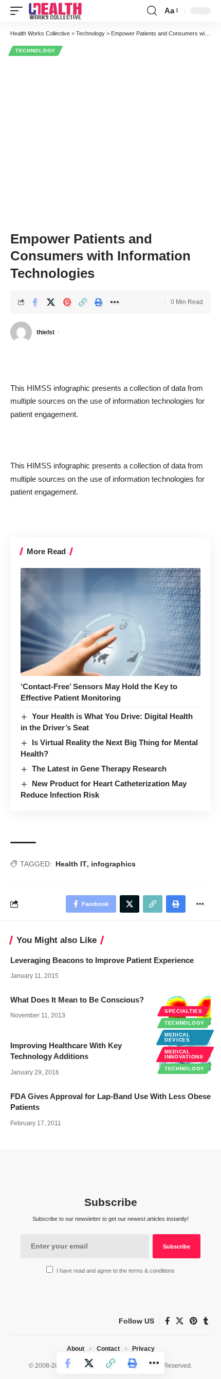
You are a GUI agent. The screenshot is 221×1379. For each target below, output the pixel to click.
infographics (113, 864)
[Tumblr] (206, 1321)
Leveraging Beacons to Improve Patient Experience (102, 960)
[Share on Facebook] (35, 302)
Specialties (183, 1011)
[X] (179, 1321)
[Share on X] (51, 302)
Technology (35, 50)
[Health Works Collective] (55, 11)
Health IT (71, 864)
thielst (45, 332)
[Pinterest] (193, 1321)
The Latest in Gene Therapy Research (99, 768)
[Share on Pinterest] (67, 302)
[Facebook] (167, 1321)
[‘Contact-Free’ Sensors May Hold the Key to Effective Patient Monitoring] (110, 622)
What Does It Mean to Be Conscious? (77, 999)
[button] (19, 11)
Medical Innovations (184, 1054)
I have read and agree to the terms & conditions (116, 1271)
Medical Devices (177, 1037)
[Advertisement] (110, 142)
